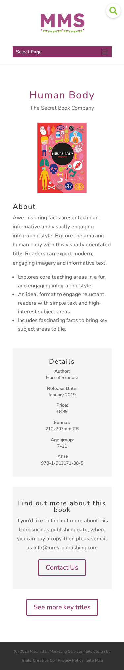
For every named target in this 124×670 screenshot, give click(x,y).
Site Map (94, 660)
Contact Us (62, 567)
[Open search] (113, 10)
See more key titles (62, 607)
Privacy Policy (70, 660)
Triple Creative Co (38, 660)
